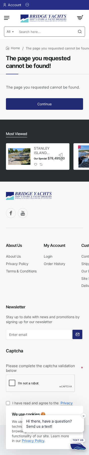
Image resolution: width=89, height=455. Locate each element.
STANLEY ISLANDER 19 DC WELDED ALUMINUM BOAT (42, 150)
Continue (44, 104)
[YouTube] (23, 213)
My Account (54, 245)
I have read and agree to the (39, 405)
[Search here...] (80, 31)
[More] (28, 5)
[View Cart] (80, 18)
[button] (36, 164)
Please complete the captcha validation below (40, 368)
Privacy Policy (33, 441)
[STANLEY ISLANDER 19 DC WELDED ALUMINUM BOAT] (19, 156)
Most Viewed (16, 133)
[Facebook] (11, 213)
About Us (14, 245)
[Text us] (78, 444)
